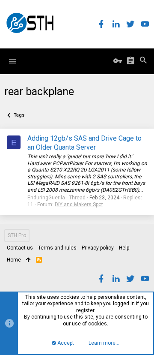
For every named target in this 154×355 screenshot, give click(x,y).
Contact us (20, 248)
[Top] (28, 260)
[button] (12, 61)
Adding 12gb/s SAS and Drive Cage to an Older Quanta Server (84, 142)
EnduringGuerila (46, 198)
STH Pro (17, 235)
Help (124, 248)
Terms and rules (57, 248)
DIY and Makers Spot (79, 205)
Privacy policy (98, 248)
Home (14, 260)
